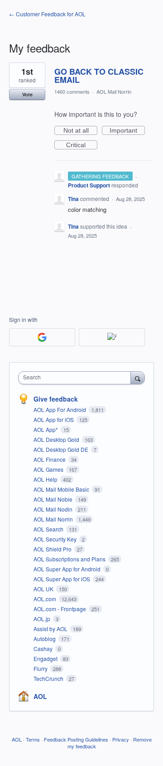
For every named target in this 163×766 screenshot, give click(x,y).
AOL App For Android (60, 409)
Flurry (41, 668)
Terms (33, 739)
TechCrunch (49, 678)
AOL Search (49, 529)
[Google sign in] (42, 337)
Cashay (44, 648)
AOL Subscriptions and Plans (70, 559)
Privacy (120, 739)
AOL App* (46, 429)
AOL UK (44, 589)
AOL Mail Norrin (113, 91)
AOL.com (46, 599)
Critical (81, 145)
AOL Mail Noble (54, 499)
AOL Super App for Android (68, 569)
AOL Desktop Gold (57, 439)
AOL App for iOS (54, 419)
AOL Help (46, 479)
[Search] (137, 377)
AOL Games (49, 469)
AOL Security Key (56, 539)
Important (127, 131)
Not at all (80, 131)
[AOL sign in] (112, 337)
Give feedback (56, 398)
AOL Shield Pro (53, 549)
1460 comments (72, 91)
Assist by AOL (51, 628)
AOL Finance (50, 459)
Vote (27, 94)
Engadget (46, 658)
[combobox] (76, 378)
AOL (40, 696)
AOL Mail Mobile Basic (62, 489)
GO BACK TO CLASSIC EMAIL (99, 76)
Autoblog (45, 638)
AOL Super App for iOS (62, 579)
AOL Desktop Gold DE (62, 449)
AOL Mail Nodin (54, 509)
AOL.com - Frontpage (60, 609)
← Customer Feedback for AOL (47, 14)
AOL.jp (43, 618)
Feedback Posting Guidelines (76, 739)
